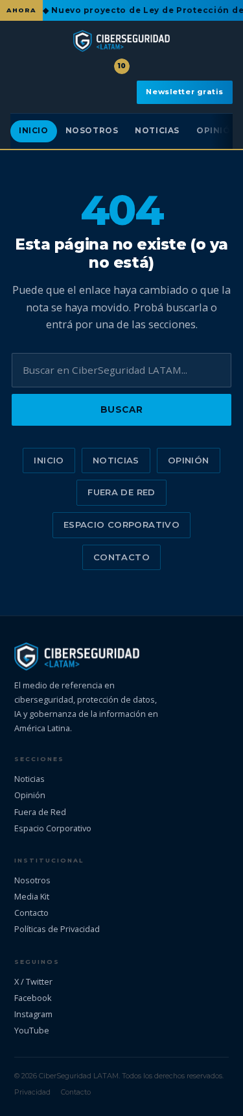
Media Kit (31, 896)
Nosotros (92, 130)
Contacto (121, 557)
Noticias (157, 130)
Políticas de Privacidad (57, 929)
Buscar (121, 409)
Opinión (188, 460)
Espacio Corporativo (121, 524)
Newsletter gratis (185, 91)
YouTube (31, 1030)
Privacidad (32, 1092)
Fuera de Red (121, 492)
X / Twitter (33, 981)
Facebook (33, 998)
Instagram (33, 1014)
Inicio (34, 130)
